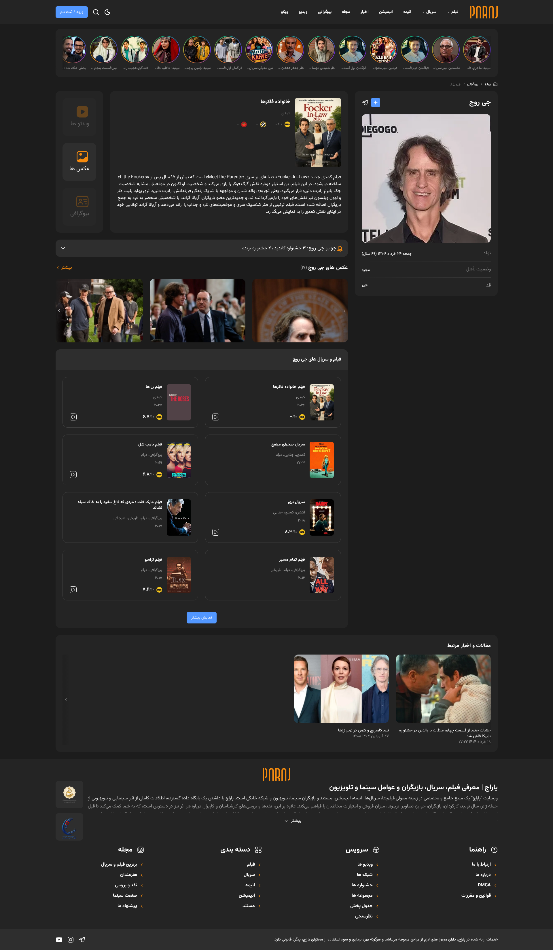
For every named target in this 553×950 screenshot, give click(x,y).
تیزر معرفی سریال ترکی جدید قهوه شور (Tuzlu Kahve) (260, 68)
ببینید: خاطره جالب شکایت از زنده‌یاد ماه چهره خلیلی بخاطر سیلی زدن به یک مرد (166, 68)
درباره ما (483, 875)
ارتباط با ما (481, 864)
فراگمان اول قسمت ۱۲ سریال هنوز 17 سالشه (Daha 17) (228, 68)
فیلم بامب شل (150, 444)
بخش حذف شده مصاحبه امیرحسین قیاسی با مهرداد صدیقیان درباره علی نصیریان (73, 68)
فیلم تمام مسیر (292, 560)
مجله (346, 12)
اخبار (365, 12)
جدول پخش (361, 906)
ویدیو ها (365, 864)
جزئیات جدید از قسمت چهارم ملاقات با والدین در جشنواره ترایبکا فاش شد (445, 733)
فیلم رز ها (154, 387)
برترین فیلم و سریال (119, 864)
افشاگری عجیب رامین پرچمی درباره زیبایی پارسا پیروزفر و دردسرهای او (135, 68)
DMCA (484, 885)
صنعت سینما (125, 895)
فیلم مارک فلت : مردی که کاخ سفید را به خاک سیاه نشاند (120, 505)
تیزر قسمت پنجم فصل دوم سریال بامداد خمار (104, 68)
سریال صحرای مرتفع (288, 444)
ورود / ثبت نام (71, 12)
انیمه (407, 12)
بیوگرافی (325, 12)
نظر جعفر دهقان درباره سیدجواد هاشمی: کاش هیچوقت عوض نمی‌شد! (291, 68)
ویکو (284, 12)
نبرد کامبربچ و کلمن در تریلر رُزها (363, 730)
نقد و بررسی (126, 885)
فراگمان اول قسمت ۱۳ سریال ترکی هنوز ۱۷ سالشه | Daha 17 (353, 68)
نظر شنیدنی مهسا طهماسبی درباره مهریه (322, 68)
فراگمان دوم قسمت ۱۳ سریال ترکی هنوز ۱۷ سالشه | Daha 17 (415, 68)
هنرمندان (128, 875)
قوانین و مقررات (476, 895)
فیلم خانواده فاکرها (289, 387)
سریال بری (296, 502)
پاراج (488, 84)
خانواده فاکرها (275, 102)
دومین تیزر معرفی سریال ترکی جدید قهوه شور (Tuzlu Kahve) (384, 68)
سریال (431, 12)
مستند (249, 906)
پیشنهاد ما (127, 906)
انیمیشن (386, 12)
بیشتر (66, 267)
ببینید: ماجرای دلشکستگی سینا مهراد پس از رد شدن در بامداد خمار (477, 68)
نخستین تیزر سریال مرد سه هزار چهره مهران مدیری (446, 68)
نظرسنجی (364, 916)
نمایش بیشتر (201, 618)
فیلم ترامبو (153, 560)
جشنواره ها (362, 885)
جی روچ (455, 84)
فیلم (455, 12)
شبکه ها (365, 875)
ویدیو (303, 12)
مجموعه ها (362, 895)
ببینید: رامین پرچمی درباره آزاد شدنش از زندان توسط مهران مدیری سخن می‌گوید (197, 68)
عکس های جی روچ (324, 268)
